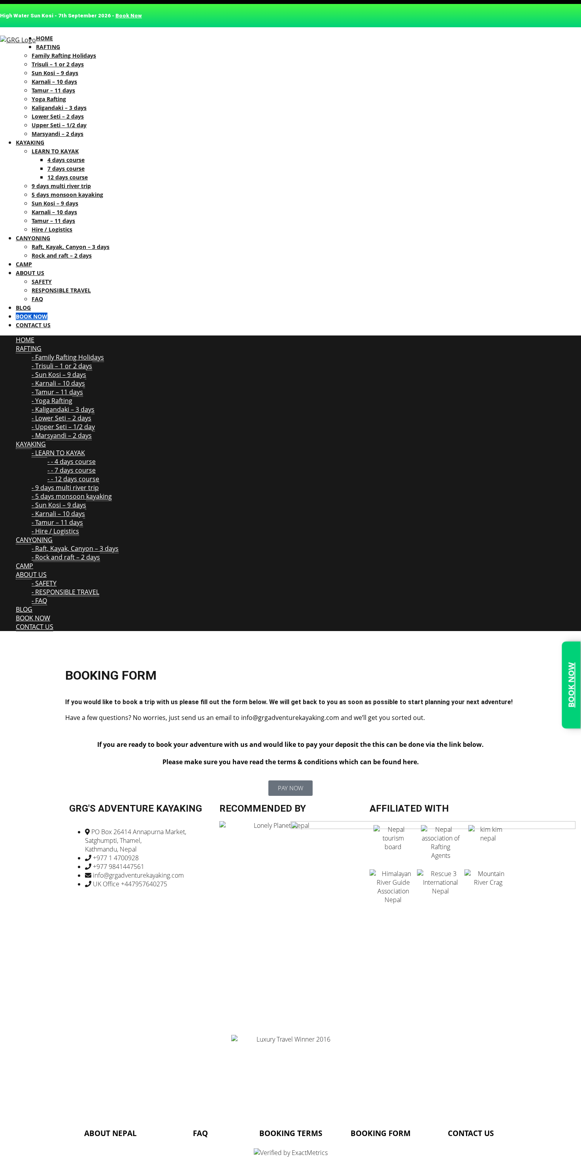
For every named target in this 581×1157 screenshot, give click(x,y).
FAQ (37, 299)
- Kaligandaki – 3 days (63, 409)
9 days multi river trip (61, 186)
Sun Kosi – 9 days (55, 73)
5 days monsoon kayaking (67, 194)
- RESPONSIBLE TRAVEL (65, 592)
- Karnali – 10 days (58, 383)
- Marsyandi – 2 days (62, 435)
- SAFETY (44, 583)
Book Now (128, 16)
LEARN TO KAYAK (55, 151)
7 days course (66, 168)
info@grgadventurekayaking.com (290, 717)
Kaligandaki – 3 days (59, 107)
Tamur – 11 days (53, 90)
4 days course (66, 160)
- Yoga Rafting (52, 400)
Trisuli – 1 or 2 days (58, 64)
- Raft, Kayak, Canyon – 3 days (75, 548)
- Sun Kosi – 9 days (59, 374)
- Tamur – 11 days (57, 392)
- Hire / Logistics (55, 531)
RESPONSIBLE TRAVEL (61, 290)
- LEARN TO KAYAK (58, 452)
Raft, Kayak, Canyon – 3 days (70, 247)
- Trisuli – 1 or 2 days (62, 366)
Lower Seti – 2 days (58, 116)
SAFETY (42, 281)
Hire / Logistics (52, 229)
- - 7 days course (71, 470)
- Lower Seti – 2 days (61, 418)
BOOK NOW (571, 684)
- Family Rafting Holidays (68, 357)
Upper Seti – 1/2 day (59, 125)
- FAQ (39, 600)
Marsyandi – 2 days (57, 134)
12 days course (67, 177)
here (410, 762)
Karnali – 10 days (54, 81)
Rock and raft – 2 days (62, 255)
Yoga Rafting (49, 99)
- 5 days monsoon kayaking (72, 496)
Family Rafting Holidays (64, 55)
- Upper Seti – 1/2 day (63, 426)
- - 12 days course (73, 479)
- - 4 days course (71, 461)
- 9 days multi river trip (65, 487)
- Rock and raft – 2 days (66, 557)
